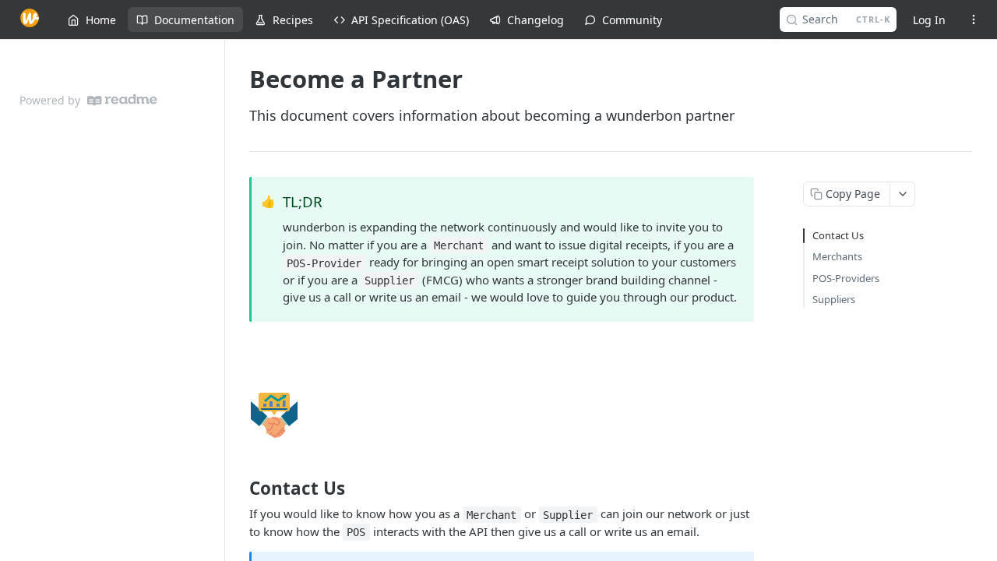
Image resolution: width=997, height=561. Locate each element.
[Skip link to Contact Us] (238, 488)
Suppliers (833, 299)
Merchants (837, 256)
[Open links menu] (973, 19)
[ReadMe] (122, 100)
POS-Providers (845, 278)
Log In (929, 19)
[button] (501, 415)
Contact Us (838, 235)
